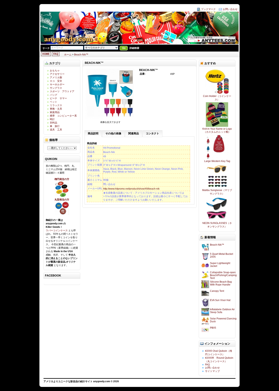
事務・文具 (56, 108)
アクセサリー (57, 74)
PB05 (213, 327)
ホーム (67, 54)
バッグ (53, 94)
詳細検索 (134, 48)
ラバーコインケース (57, 230)
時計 (52, 119)
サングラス (56, 88)
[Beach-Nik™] (110, 119)
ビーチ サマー (58, 98)
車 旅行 (55, 126)
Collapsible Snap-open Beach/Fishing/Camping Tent (223, 275)
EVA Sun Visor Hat (220, 300)
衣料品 (53, 122)
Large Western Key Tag (217, 161)
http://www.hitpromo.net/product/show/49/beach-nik (131, 188)
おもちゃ (55, 70)
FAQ (55, 54)
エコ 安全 (56, 81)
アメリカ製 (56, 77)
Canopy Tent (217, 291)
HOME (46, 54)
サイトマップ (212, 371)
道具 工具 (56, 129)
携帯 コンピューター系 (63, 115)
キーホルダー (57, 84)
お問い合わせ (230, 9)
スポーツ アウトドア (62, 91)
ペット (53, 101)
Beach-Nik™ (81, 54)
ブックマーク (208, 9)
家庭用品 (56, 112)
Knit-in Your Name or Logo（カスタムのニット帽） (217, 130)
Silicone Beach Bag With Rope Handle (221, 283)
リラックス (56, 105)
